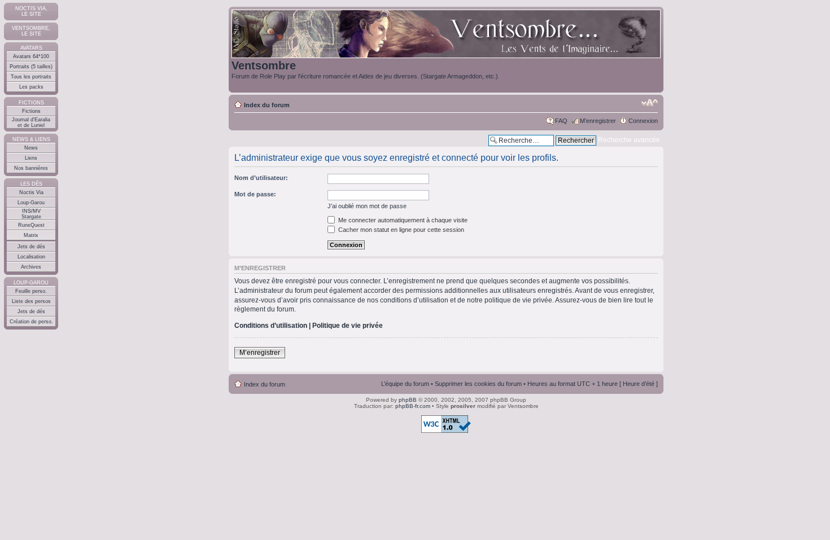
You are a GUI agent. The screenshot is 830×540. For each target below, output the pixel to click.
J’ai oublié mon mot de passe (367, 206)
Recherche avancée (629, 140)
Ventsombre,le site (31, 31)
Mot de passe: (255, 194)
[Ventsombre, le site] (446, 34)
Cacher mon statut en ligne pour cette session (400, 229)
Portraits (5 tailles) (31, 66)
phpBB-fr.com (412, 406)
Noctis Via (31, 192)
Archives (31, 267)
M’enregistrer (598, 120)
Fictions (31, 111)
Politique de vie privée (347, 326)
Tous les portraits (31, 77)
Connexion (643, 120)
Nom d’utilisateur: (261, 177)
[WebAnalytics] (22, 453)
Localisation (31, 257)
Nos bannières (31, 168)
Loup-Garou (31, 202)
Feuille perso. (31, 291)
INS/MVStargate (31, 213)
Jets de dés (31, 246)
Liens (31, 158)
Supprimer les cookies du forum (478, 383)
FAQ (561, 120)
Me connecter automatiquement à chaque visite (402, 220)
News (31, 148)
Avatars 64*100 (31, 56)
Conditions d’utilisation (270, 326)
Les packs (31, 87)
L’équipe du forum (405, 383)
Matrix (31, 235)
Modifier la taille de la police (649, 103)
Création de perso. (31, 321)
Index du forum (267, 105)
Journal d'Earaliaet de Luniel (31, 122)
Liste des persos (31, 301)
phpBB (408, 400)
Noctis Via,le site (31, 11)
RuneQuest (31, 225)
